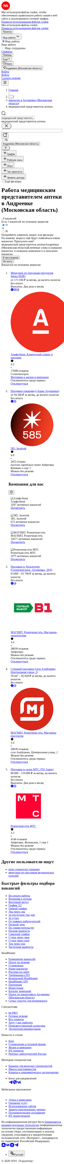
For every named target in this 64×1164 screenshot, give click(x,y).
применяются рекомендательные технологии (31, 1123)
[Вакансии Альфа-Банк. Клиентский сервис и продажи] (35, 322)
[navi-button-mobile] (5, 83)
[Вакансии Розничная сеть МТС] (35, 806)
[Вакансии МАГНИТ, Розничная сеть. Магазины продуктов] (35, 709)
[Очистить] (6, 126)
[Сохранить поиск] (5, 135)
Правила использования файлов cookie (25, 28)
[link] (7, 63)
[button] (5, 71)
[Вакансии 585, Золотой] (35, 425)
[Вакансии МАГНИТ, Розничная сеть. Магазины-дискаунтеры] (35, 608)
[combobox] (17, 118)
